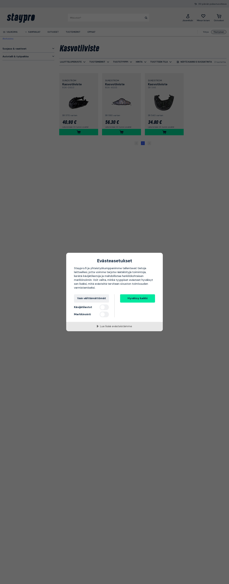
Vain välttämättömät (91, 298)
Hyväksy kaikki (138, 298)
